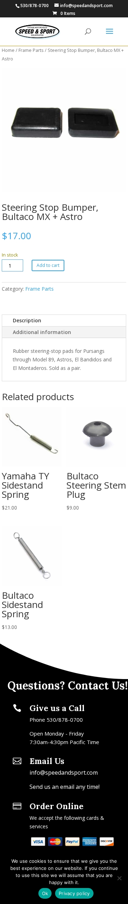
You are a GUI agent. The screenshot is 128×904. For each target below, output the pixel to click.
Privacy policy (74, 893)
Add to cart (48, 265)
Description (27, 320)
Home (8, 50)
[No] (119, 878)
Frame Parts (31, 50)
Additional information (42, 332)
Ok (45, 893)
